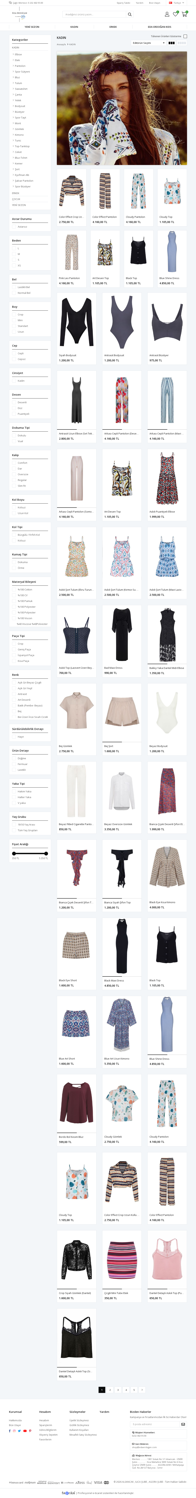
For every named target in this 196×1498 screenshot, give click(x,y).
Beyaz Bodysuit (158, 746)
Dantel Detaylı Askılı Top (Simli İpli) (78, 1371)
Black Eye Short (68, 980)
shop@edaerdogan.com (144, 1447)
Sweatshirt (21, 89)
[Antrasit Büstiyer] (167, 322)
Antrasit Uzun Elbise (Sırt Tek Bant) (79, 433)
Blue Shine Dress (169, 278)
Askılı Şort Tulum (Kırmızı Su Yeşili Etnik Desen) (130, 589)
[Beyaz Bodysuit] (167, 712)
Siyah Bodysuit (67, 355)
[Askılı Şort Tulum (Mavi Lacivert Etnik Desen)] (167, 556)
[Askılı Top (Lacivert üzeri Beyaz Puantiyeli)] (76, 634)
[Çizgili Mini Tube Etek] (122, 1259)
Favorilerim (177, 12)
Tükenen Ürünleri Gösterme (166, 36)
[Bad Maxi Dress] (122, 634)
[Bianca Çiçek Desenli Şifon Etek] (167, 791)
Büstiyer (19, 111)
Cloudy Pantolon (135, 217)
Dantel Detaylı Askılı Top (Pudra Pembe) (172, 1293)
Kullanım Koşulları (79, 1430)
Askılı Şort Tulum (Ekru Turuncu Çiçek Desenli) (85, 589)
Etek (17, 60)
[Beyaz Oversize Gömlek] (122, 791)
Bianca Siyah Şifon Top (117, 902)
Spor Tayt (20, 117)
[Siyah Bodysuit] (76, 322)
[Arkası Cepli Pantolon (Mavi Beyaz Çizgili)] (167, 400)
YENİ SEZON (32, 27)
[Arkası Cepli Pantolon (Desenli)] (122, 400)
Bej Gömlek (65, 746)
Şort (17, 169)
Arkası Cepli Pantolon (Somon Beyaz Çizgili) (84, 511)
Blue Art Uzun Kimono (116, 1058)
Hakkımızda (15, 1420)
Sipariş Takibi (123, 2)
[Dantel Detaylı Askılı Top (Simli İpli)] (76, 1338)
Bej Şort (108, 746)
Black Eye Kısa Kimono (162, 902)
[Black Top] (138, 252)
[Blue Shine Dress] (172, 252)
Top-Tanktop (22, 146)
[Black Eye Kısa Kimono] (167, 869)
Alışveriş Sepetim (48, 1434)
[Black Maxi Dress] (122, 947)
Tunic (18, 140)
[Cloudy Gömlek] (122, 1103)
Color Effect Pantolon (104, 217)
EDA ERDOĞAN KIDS (159, 27)
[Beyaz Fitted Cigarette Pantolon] (76, 791)
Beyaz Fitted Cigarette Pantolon (77, 824)
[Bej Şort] (122, 712)
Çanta (18, 94)
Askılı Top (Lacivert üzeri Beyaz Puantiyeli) (83, 667)
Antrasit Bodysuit (114, 355)
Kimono (19, 134)
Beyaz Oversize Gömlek (118, 824)
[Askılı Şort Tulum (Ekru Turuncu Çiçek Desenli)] (76, 556)
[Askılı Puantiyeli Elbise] (167, 478)
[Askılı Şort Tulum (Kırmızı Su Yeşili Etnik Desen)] (122, 556)
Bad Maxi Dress (113, 667)
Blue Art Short (67, 1058)
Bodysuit (20, 106)
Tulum (18, 83)
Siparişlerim (45, 1425)
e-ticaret (97, 1493)
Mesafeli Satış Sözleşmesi (83, 1434)
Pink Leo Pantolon (69, 278)
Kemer (19, 163)
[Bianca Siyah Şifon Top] (122, 869)
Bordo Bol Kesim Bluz (71, 1137)
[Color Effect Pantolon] (105, 191)
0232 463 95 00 (139, 1435)
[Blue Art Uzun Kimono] (122, 1025)
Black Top (131, 278)
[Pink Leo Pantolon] (71, 252)
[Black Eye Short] (76, 947)
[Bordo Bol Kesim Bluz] (76, 1103)
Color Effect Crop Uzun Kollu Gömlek (80, 217)
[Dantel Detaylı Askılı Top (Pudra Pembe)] (167, 1259)
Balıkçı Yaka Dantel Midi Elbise (166, 668)
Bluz (17, 77)
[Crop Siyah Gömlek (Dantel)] (76, 1259)
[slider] (14, 854)
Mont (18, 123)
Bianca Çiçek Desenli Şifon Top (76, 902)
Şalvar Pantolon (24, 180)
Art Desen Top (100, 278)
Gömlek (19, 129)
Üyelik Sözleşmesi (79, 1420)
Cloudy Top (165, 217)
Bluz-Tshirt (21, 157)
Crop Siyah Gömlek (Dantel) (75, 1293)
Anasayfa (61, 44)
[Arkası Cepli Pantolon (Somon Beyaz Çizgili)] (76, 478)
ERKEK (113, 27)
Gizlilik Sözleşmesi (79, 1425)
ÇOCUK (16, 199)
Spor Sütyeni (22, 71)
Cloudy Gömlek (113, 1136)
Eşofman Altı (22, 175)
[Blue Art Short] (76, 1025)
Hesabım (44, 1420)
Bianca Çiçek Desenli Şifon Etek (167, 824)
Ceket (18, 152)
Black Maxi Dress (114, 980)
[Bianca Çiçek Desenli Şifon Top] (76, 869)
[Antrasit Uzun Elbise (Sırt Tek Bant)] (76, 400)
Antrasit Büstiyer (159, 355)
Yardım (139, 2)
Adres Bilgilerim (47, 1430)
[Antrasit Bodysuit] (122, 322)
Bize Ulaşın (154, 2)
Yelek (18, 100)
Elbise (18, 54)
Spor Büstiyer (23, 186)
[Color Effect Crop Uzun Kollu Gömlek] (71, 191)
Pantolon (20, 66)
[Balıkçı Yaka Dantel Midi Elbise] (167, 634)
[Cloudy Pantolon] (138, 191)
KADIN (74, 27)
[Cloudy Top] (172, 191)
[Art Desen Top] (105, 252)
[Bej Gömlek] (76, 712)
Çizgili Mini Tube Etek (116, 1293)
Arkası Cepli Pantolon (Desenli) (122, 433)
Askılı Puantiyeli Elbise (162, 511)
